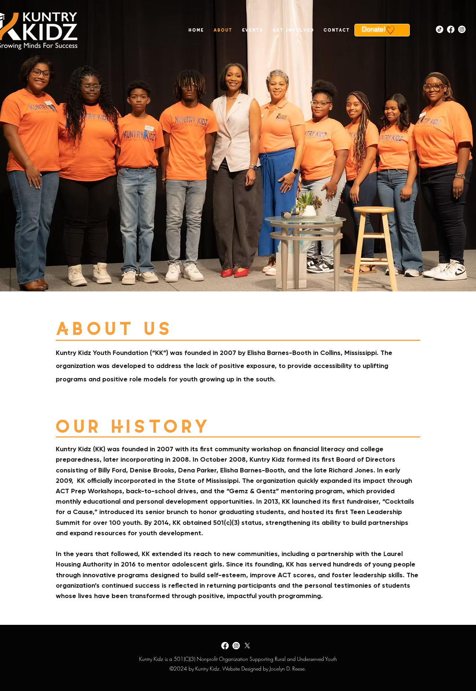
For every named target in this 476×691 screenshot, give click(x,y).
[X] (247, 645)
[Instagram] (462, 29)
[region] (382, 30)
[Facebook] (450, 29)
